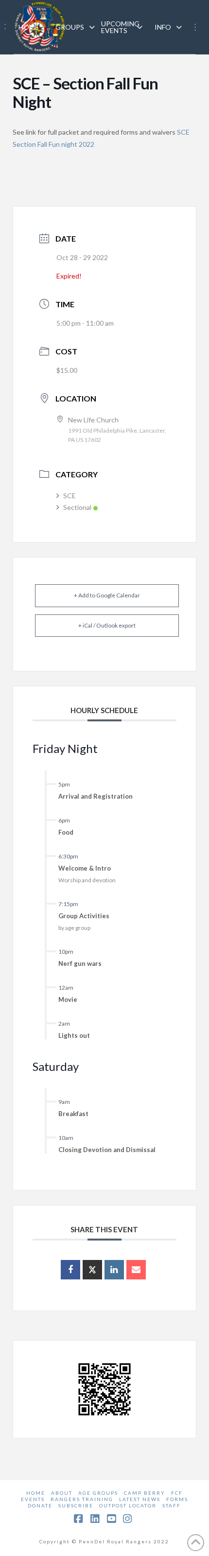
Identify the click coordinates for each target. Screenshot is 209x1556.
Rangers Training (82, 1499)
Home (35, 1493)
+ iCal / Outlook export (107, 625)
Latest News (139, 1499)
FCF (177, 1493)
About (61, 1493)
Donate (40, 1505)
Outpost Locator (128, 1505)
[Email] (136, 1269)
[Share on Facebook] (70, 1269)
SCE (69, 495)
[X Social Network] (92, 1269)
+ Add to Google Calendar (107, 595)
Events (33, 1499)
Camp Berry (144, 1493)
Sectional (77, 507)
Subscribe (75, 1505)
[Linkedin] (114, 1269)
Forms (177, 1499)
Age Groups (98, 1493)
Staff (171, 1505)
